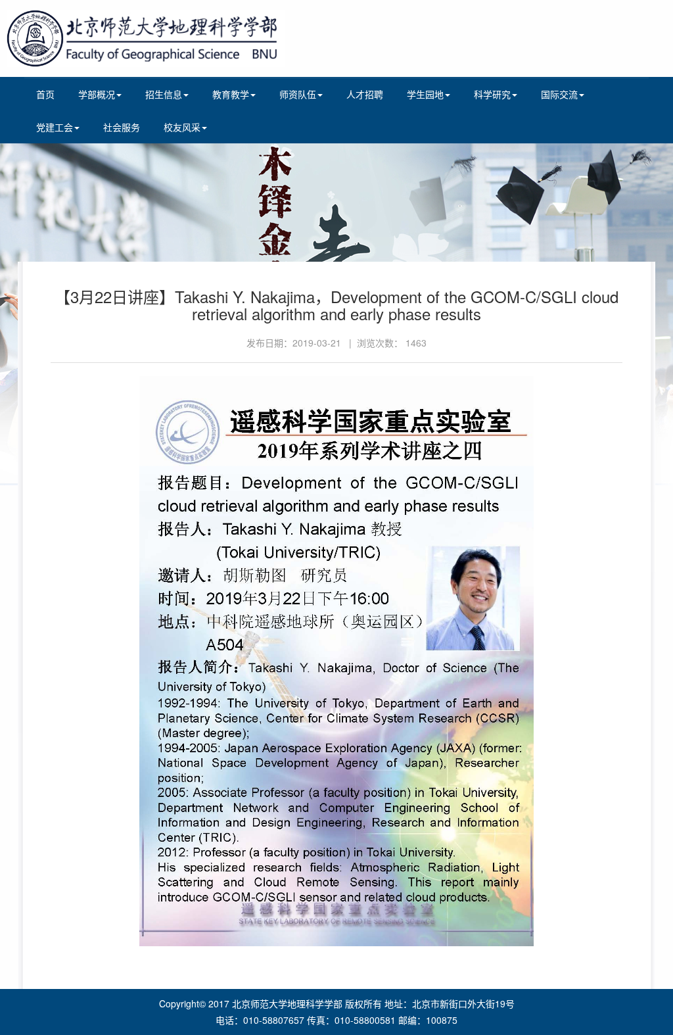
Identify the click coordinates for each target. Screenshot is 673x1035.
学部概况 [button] (96, 94)
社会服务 (121, 126)
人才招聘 (364, 94)
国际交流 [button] (559, 94)
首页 (45, 94)
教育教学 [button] (230, 94)
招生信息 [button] (163, 94)
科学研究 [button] (492, 94)
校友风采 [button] (182, 126)
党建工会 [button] (54, 126)
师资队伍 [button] (297, 94)
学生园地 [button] (425, 94)
